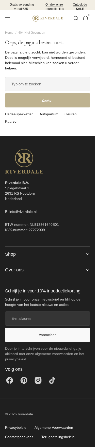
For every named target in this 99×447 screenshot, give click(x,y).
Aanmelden (47, 335)
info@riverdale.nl (23, 212)
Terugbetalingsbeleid (58, 437)
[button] (7, 18)
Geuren (70, 114)
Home (9, 32)
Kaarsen (12, 121)
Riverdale (25, 414)
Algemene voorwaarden (54, 427)
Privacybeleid (15, 427)
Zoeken (47, 100)
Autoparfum (49, 114)
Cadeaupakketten (19, 114)
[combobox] (47, 84)
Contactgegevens (19, 437)
